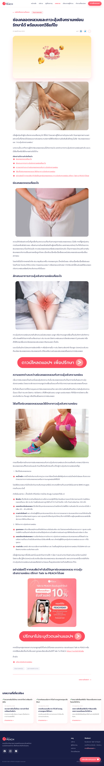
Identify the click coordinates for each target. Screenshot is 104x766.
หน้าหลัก (33, 3)
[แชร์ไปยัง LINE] (89, 31)
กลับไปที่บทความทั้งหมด (21, 12)
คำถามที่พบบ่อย (81, 3)
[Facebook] (4, 751)
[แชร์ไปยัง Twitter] (85, 31)
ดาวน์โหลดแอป (95, 3)
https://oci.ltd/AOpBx (75, 651)
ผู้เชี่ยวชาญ (49, 3)
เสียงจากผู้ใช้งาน (68, 3)
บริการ (41, 3)
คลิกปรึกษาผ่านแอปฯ (89, 759)
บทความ (57, 3)
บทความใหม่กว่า (85, 679)
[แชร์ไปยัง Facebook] (81, 31)
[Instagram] (10, 751)
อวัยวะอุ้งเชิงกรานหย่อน (24, 662)
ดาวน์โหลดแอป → (90, 748)
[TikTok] (16, 751)
